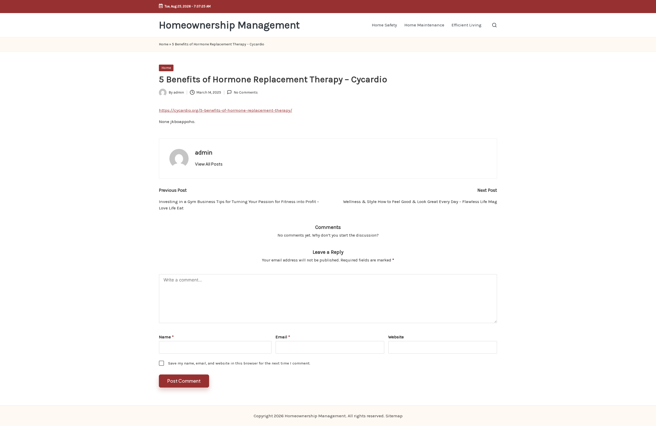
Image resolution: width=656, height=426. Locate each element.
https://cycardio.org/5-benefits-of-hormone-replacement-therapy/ (225, 110)
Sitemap (394, 415)
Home (163, 44)
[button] (208, 164)
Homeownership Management (229, 25)
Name (166, 336)
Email (282, 336)
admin (203, 152)
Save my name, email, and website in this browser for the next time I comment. (239, 363)
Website (396, 336)
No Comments (246, 92)
